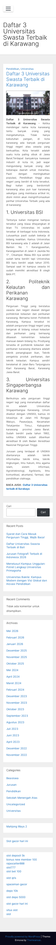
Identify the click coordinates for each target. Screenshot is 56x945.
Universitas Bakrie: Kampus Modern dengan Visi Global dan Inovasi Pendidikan (26, 580)
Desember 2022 (16, 748)
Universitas (27, 68)
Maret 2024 (13, 683)
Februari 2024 (15, 689)
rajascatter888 (15, 863)
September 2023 (17, 715)
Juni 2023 (12, 735)
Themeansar (34, 940)
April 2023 (13, 741)
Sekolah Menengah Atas (21, 797)
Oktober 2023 (15, 709)
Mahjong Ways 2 (16, 826)
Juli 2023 (12, 728)
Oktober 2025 (15, 663)
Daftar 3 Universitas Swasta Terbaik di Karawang (27, 79)
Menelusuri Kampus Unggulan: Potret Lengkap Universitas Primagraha (25, 567)
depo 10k (12, 890)
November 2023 (16, 702)
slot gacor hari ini (17, 903)
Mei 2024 (12, 670)
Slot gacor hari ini (17, 841)
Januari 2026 (14, 644)
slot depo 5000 (16, 897)
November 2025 (16, 657)
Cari (8, 506)
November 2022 (16, 754)
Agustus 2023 (15, 722)
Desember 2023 (16, 696)
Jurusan (11, 784)
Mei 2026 (12, 631)
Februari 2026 (15, 637)
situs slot (12, 910)
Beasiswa (12, 778)
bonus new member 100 (21, 859)
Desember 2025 (16, 650)
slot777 (11, 867)
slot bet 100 (13, 871)
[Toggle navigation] (8, 9)
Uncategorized (15, 804)
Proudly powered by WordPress (23, 936)
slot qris (11, 877)
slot (8, 914)
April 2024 (13, 676)
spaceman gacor (16, 884)
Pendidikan (12, 68)
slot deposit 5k (15, 855)
